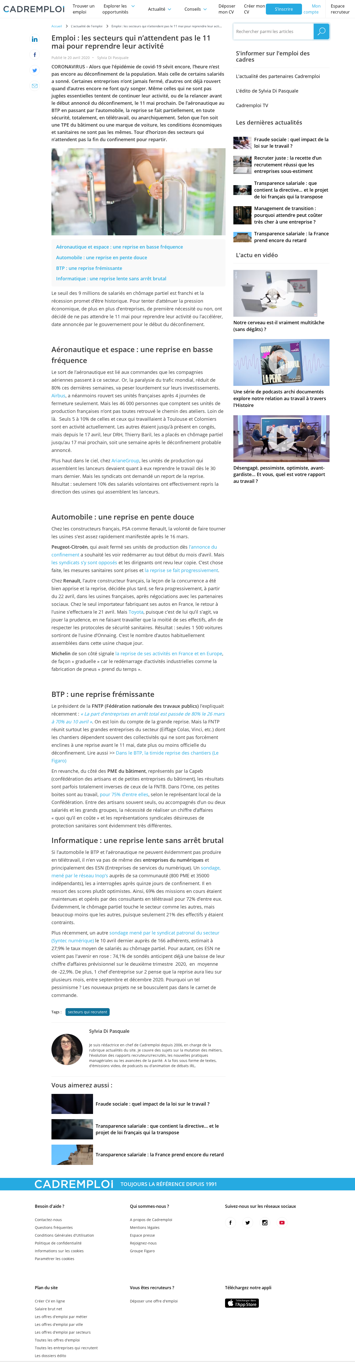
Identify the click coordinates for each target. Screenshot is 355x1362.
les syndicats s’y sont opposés (84, 562)
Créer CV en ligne (50, 1301)
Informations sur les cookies (59, 1250)
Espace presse (142, 1235)
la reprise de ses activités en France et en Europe (168, 653)
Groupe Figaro (142, 1250)
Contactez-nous (48, 1219)
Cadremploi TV (252, 105)
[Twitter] (34, 70)
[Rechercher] (321, 31)
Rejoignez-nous (143, 1243)
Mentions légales (145, 1227)
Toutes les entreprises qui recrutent (66, 1347)
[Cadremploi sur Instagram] (264, 1222)
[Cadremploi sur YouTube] (282, 1222)
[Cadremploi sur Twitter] (247, 1222)
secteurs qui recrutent (87, 1011)
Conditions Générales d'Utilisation (64, 1235)
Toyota (136, 612)
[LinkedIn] (34, 39)
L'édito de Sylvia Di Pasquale (267, 91)
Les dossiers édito (50, 1355)
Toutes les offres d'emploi (57, 1340)
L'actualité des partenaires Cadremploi (278, 76)
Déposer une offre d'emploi (154, 1301)
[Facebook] (34, 54)
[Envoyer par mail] (34, 86)
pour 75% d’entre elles (124, 794)
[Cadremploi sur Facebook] (230, 1222)
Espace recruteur (340, 9)
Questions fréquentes (54, 1227)
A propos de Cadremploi (151, 1219)
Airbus (58, 395)
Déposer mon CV (227, 9)
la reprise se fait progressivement (181, 570)
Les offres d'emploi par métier (61, 1316)
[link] (119, 247)
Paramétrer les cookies (54, 1258)
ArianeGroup (125, 460)
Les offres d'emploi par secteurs (63, 1332)
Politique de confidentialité (58, 1243)
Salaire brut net (48, 1308)
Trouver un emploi (84, 9)
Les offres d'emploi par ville (59, 1324)
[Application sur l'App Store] (242, 1303)
